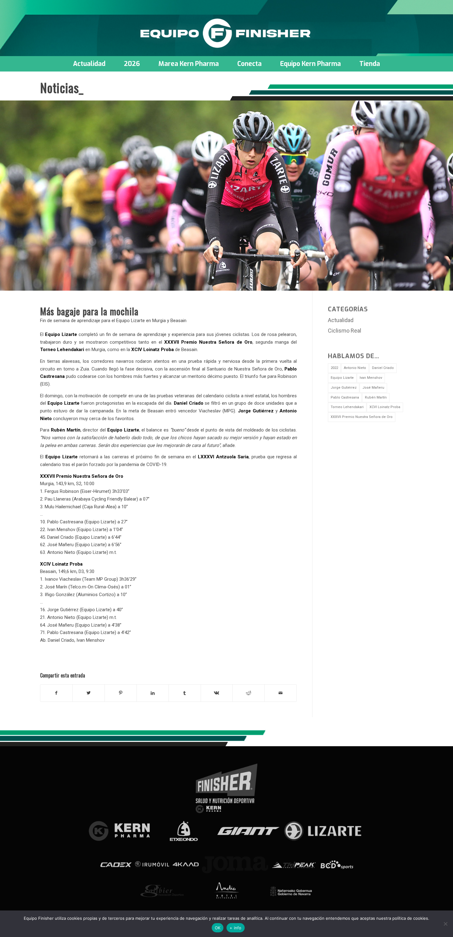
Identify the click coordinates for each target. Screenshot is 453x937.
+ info (236, 927)
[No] (445, 924)
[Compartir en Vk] (217, 693)
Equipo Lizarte (342, 378)
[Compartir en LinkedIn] (153, 693)
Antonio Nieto (355, 368)
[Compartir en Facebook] (56, 693)
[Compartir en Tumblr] (185, 693)
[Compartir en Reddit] (248, 693)
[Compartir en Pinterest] (121, 693)
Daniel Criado (383, 368)
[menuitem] (89, 64)
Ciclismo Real (344, 330)
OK (218, 927)
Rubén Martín (376, 397)
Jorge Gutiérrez (344, 388)
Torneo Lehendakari (347, 407)
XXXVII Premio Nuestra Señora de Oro (362, 417)
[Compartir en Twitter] (88, 693)
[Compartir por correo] (280, 693)
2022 (334, 368)
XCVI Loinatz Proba (384, 407)
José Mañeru (373, 388)
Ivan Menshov (371, 378)
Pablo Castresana (345, 397)
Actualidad (340, 320)
